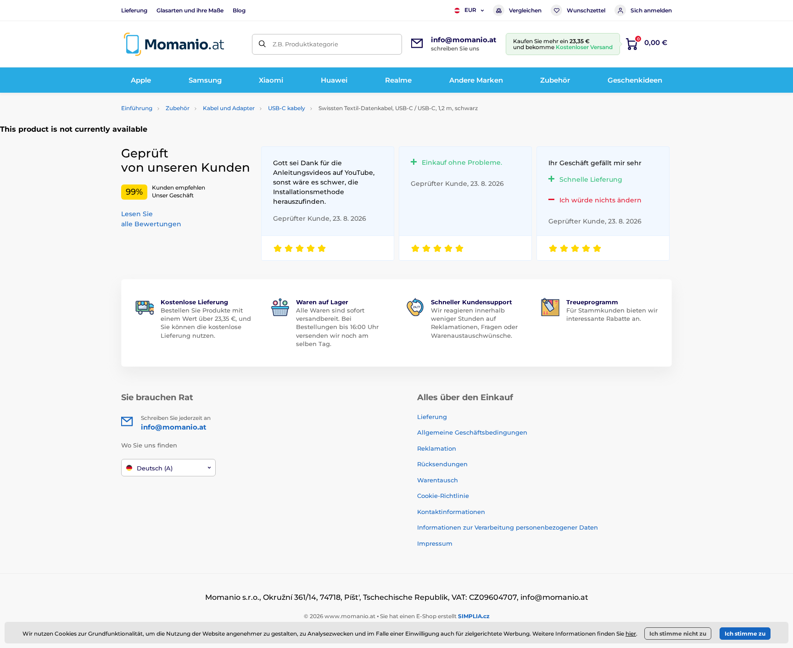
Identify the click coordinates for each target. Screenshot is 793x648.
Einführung (136, 108)
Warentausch (437, 480)
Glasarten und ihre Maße (189, 10)
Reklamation (436, 448)
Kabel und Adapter (229, 108)
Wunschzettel (586, 10)
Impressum (434, 543)
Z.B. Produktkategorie (305, 44)
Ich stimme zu (745, 633)
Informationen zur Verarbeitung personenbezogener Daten (507, 527)
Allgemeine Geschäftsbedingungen (472, 432)
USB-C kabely (286, 108)
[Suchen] (262, 44)
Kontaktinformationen (451, 511)
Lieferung (134, 10)
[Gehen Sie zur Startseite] (174, 44)
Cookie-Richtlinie (443, 495)
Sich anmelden (651, 10)
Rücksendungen (442, 464)
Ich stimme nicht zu (677, 633)
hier (630, 633)
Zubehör (178, 108)
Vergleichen (525, 10)
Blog (239, 10)
